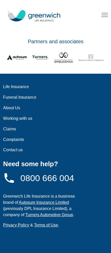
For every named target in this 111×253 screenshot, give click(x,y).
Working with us (17, 118)
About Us (11, 108)
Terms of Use (46, 225)
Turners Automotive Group (49, 215)
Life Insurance (16, 87)
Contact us (13, 150)
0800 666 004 (47, 178)
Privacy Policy (16, 225)
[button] (104, 15)
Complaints (13, 139)
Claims (9, 129)
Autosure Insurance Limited (44, 202)
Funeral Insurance (19, 97)
